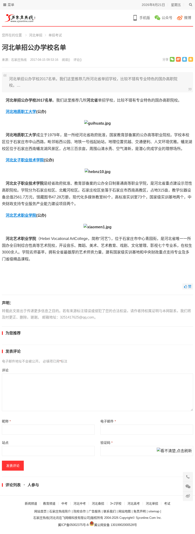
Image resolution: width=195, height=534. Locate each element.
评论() (77, 59)
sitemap (153, 511)
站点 (5, 443)
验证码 (106, 443)
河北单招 (35, 35)
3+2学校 (116, 503)
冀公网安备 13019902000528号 (115, 525)
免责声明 (139, 511)
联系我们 (109, 511)
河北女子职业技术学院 (25, 160)
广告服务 (94, 511)
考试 (167, 503)
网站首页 (40, 511)
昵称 (6, 421)
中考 (64, 503)
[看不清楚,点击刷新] (174, 451)
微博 (187, 18)
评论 (5, 370)
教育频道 (49, 503)
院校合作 (79, 511)
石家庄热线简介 (60, 511)
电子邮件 (108, 421)
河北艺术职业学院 (21, 215)
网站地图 (124, 511)
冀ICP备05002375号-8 (73, 525)
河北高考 (133, 503)
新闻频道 (31, 503)
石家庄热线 (19, 59)
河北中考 (79, 503)
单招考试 (55, 35)
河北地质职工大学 (21, 112)
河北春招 (98, 503)
